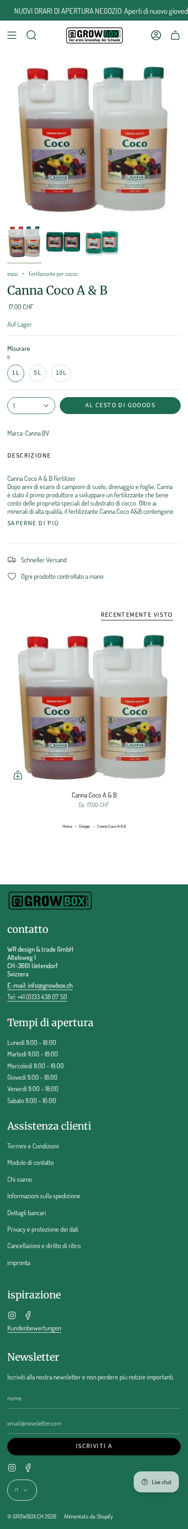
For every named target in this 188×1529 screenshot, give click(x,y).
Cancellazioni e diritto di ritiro (44, 1245)
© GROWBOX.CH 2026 (32, 1516)
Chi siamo (19, 1179)
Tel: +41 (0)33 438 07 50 (37, 996)
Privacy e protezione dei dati (42, 1229)
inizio (12, 273)
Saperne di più (33, 523)
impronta (18, 1262)
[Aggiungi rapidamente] (18, 775)
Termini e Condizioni (33, 1145)
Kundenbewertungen (34, 1328)
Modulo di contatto (30, 1162)
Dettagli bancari (26, 1212)
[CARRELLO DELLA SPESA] (175, 35)
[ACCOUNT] (156, 35)
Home (67, 826)
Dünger (84, 826)
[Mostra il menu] (12, 35)
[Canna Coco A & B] (94, 707)
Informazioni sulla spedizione (43, 1195)
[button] (31, 35)
